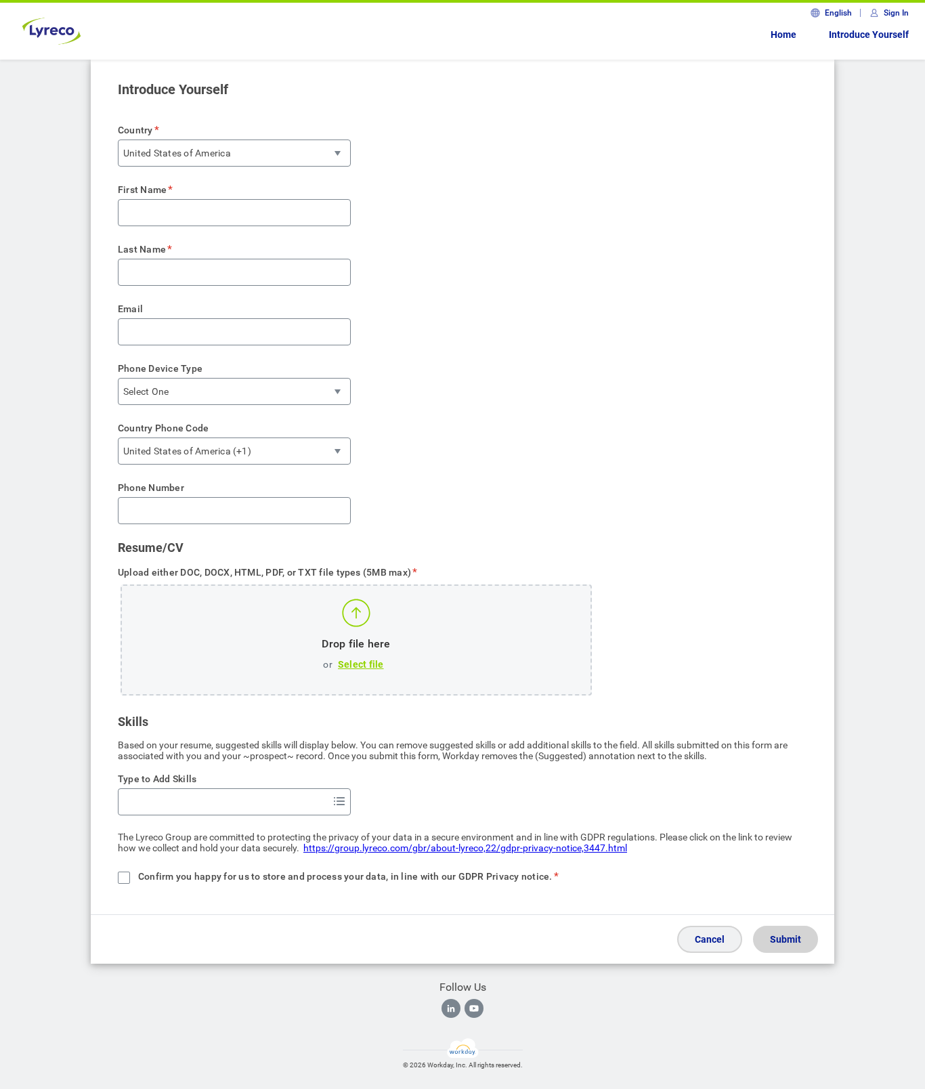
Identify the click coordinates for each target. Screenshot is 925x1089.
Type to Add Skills (157, 778)
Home (783, 34)
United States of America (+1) (187, 451)
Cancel (710, 939)
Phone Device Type (160, 368)
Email (130, 308)
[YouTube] (474, 1008)
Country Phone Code (163, 428)
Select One (146, 391)
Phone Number (151, 487)
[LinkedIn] (451, 1008)
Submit (785, 939)
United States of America (177, 153)
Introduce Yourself (869, 34)
